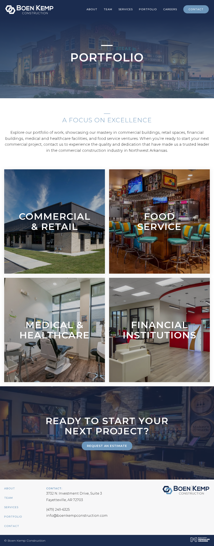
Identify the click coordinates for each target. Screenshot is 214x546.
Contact (196, 9)
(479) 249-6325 (58, 510)
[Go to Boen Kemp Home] (27, 9)
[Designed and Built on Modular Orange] (200, 539)
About (92, 9)
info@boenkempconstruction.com (77, 516)
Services (125, 9)
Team (108, 9)
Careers (170, 9)
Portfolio (148, 9)
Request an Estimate (107, 446)
